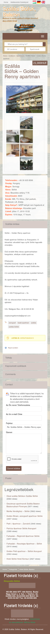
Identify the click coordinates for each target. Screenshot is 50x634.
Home (6, 2)
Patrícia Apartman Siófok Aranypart (21, 528)
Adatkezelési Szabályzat (19, 2)
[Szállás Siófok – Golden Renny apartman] (24, 99)
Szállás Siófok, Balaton (19, 11)
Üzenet (9, 432)
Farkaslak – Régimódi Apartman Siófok (23, 536)
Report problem (13, 348)
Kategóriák (13, 569)
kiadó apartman (23, 323)
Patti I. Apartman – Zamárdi (18, 523)
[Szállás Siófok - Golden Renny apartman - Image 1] (13, 122)
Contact (9, 384)
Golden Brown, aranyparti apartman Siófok (25, 516)
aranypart (12, 323)
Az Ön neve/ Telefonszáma (18, 405)
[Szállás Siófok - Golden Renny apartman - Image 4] (26, 136)
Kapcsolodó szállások (15, 365)
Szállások (12, 56)
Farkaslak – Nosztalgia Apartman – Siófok (24, 543)
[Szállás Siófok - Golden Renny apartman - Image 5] (13, 149)
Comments (10, 374)
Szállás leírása (12, 224)
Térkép (8, 357)
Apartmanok (20, 56)
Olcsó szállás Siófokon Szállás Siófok (22, 496)
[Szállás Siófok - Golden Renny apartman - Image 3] (13, 136)
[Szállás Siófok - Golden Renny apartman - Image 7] (13, 163)
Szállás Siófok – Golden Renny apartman (22, 71)
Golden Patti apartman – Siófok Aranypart (24, 551)
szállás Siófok (14, 327)
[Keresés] (44, 44)
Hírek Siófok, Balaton (27, 569)
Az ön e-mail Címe (14, 414)
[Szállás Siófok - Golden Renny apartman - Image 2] (26, 122)
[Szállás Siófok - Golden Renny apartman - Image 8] (26, 163)
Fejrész (9, 423)
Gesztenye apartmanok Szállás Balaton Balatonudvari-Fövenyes (23, 505)
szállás (33, 323)
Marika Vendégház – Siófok (18, 511)
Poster (8, 478)
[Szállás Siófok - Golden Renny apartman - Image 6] (26, 149)
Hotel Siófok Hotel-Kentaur (18, 558)
